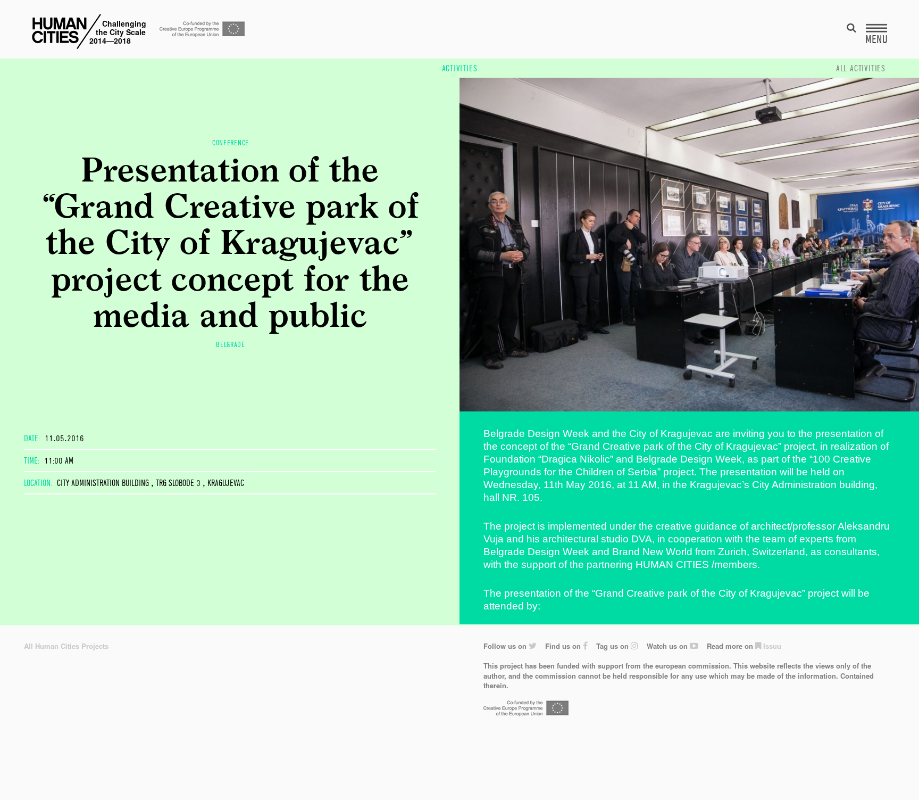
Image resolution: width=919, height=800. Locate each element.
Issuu (771, 646)
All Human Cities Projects (66, 646)
